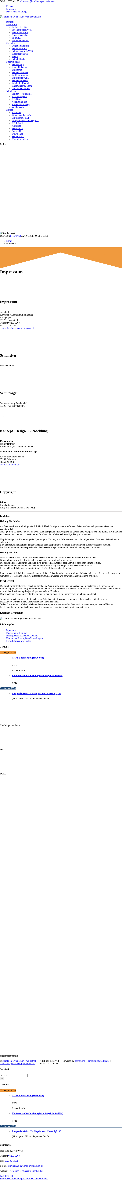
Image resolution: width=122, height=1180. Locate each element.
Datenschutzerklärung (16, 633)
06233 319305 (11, 1161)
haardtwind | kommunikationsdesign (92, 1061)
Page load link (6, 1176)
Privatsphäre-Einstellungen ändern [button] (22, 635)
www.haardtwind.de (9, 464)
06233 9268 (14, 1155)
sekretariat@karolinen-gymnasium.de (25, 1166)
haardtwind (15, 236)
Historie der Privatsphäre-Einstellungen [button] (24, 638)
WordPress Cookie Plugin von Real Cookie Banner (24, 1178)
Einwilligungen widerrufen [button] (18, 641)
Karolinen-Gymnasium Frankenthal (19, 1061)
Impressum (11, 630)
